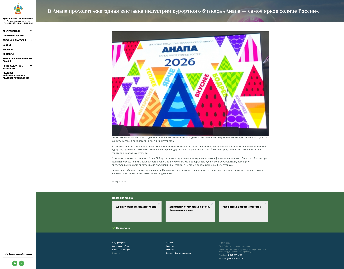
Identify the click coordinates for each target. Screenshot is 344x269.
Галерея (7, 45)
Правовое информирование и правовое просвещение (16, 75)
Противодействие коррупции (13, 67)
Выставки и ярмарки (121, 250)
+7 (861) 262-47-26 (234, 255)
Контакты (8, 54)
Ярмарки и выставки (14, 40)
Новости (116, 253)
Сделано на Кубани (120, 246)
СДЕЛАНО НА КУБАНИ (13, 35)
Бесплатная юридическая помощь (17, 59)
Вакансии (8, 49)
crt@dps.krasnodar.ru (233, 258)
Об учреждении (11, 31)
